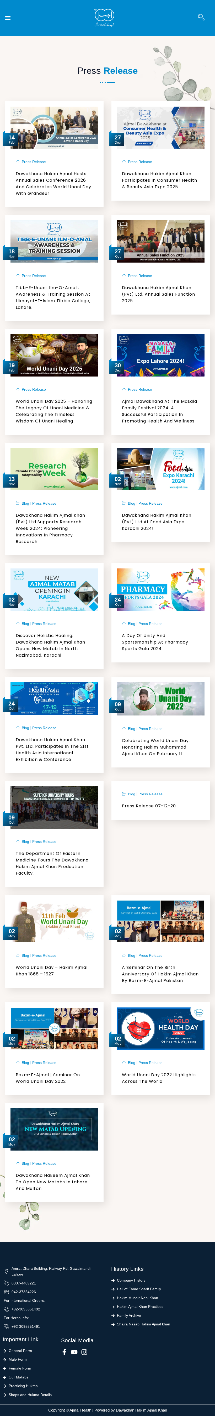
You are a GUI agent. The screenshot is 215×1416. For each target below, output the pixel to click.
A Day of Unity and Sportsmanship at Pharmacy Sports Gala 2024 (155, 642)
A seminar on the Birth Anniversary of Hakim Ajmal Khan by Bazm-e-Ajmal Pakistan (160, 974)
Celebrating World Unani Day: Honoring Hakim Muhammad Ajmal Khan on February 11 (156, 747)
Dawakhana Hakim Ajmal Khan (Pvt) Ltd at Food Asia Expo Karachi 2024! (156, 521)
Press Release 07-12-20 (149, 806)
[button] (7, 18)
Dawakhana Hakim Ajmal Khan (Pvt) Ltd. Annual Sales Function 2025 (158, 294)
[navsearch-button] (201, 18)
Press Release (34, 162)
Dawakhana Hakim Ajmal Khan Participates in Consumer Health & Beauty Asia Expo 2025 (159, 180)
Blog (25, 503)
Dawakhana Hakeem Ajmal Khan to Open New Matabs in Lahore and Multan (53, 1182)
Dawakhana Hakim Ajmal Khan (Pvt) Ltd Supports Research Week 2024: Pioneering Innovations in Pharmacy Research (50, 528)
